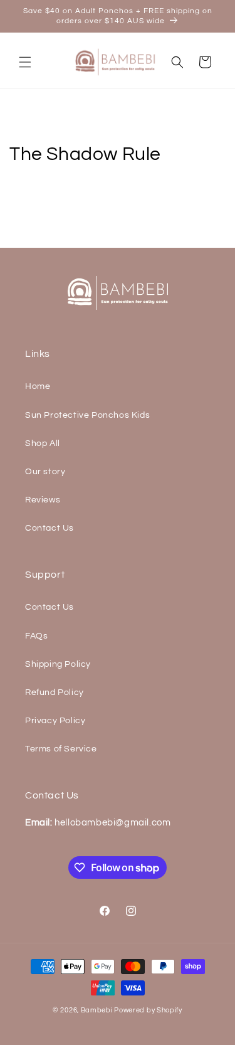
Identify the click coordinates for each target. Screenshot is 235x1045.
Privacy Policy (55, 720)
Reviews (42, 500)
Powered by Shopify (148, 1010)
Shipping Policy (58, 664)
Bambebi (97, 1010)
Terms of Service (61, 749)
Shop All (42, 443)
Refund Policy (54, 692)
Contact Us (49, 528)
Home (37, 386)
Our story (45, 471)
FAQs (36, 636)
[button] (25, 62)
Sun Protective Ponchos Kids (87, 415)
